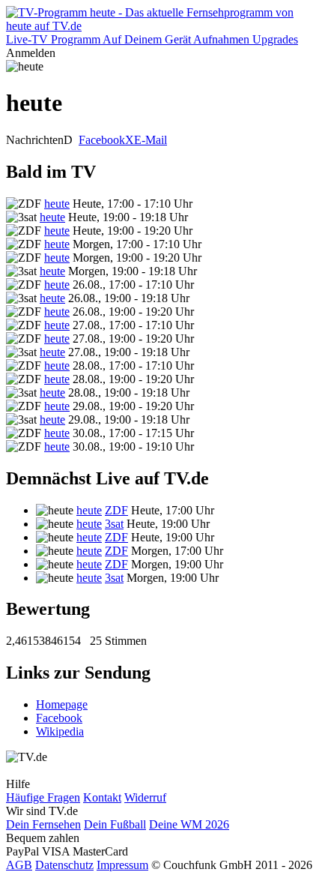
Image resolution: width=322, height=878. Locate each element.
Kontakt (102, 797)
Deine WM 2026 (189, 824)
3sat (114, 523)
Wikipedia (60, 731)
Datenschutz (64, 865)
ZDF (116, 510)
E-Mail (150, 139)
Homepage (62, 704)
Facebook (102, 139)
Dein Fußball (115, 824)
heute (57, 203)
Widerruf (145, 797)
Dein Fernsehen (43, 824)
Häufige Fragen (43, 797)
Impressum (122, 865)
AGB (19, 865)
